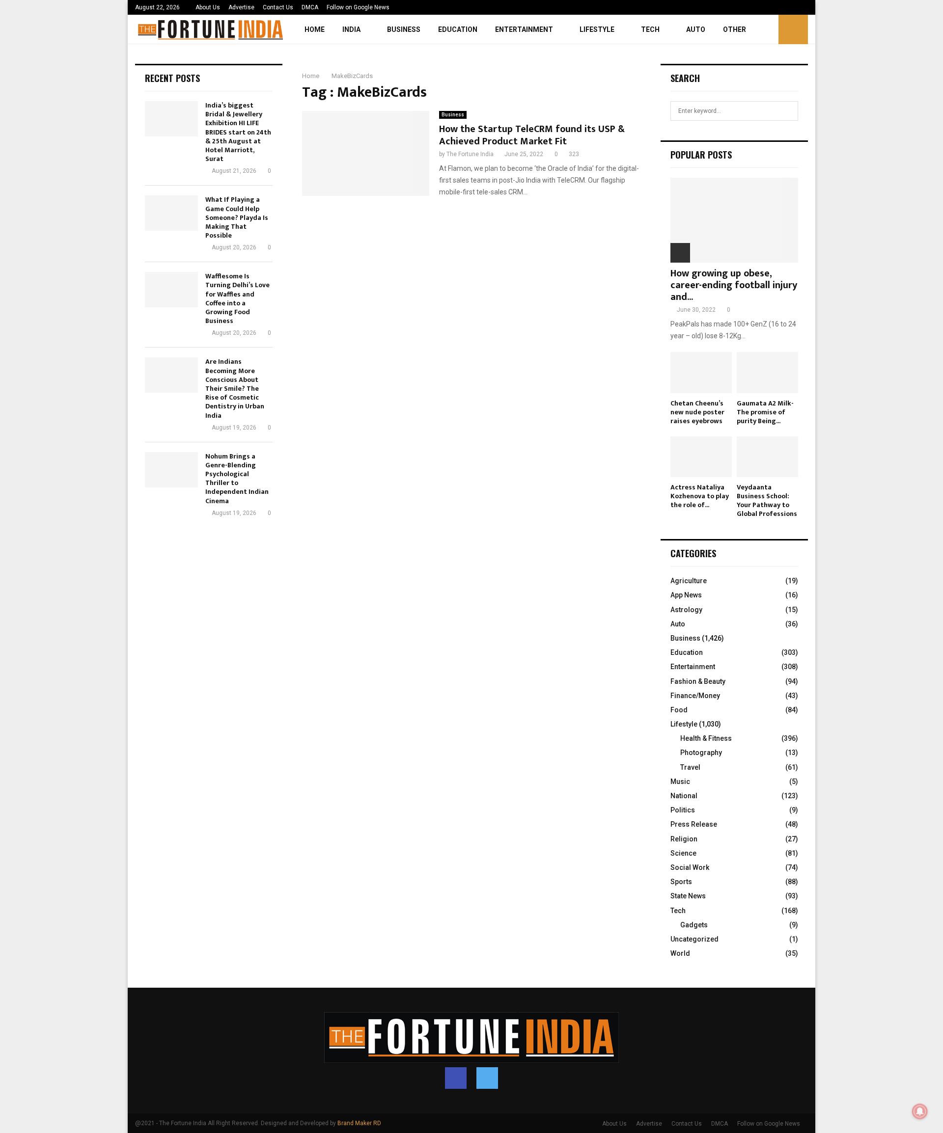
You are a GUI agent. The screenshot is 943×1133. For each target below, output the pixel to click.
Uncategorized (694, 939)
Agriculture (688, 581)
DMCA (310, 7)
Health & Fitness (706, 738)
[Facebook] (456, 1078)
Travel (690, 767)
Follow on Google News (358, 7)
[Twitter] (487, 1078)
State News (688, 896)
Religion (683, 839)
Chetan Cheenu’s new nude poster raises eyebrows (697, 412)
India (351, 29)
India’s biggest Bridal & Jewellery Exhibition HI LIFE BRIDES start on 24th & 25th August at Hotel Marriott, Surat (238, 132)
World (680, 953)
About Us (207, 7)
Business (403, 29)
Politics (682, 810)
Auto (695, 29)
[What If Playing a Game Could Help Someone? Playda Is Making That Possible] (171, 213)
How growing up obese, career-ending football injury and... (733, 285)
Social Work (689, 867)
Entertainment (524, 29)
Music (680, 781)
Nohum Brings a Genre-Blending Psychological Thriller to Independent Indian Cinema (237, 479)
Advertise (241, 7)
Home (315, 29)
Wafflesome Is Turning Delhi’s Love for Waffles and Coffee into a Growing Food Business (237, 298)
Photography (701, 752)
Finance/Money (695, 696)
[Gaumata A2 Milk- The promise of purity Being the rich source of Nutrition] (767, 372)
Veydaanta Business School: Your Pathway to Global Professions (767, 500)
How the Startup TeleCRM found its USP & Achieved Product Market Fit (532, 135)
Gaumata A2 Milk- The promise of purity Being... (765, 412)
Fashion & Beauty (697, 681)
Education (457, 29)
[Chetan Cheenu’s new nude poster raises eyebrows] (701, 372)
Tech (650, 29)
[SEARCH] (788, 111)
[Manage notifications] (920, 1111)
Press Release (693, 824)
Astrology (686, 610)
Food (679, 710)
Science (683, 853)
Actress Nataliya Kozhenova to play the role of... (699, 496)
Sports (681, 882)
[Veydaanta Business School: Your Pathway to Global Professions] (767, 456)
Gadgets (694, 925)
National (683, 796)
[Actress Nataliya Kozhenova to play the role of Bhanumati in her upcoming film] (701, 456)
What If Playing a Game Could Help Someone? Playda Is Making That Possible (236, 217)
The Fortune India (470, 154)
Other (734, 29)
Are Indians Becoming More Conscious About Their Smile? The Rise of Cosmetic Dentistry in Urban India (234, 388)
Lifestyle (597, 29)
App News (686, 595)
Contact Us (278, 7)
